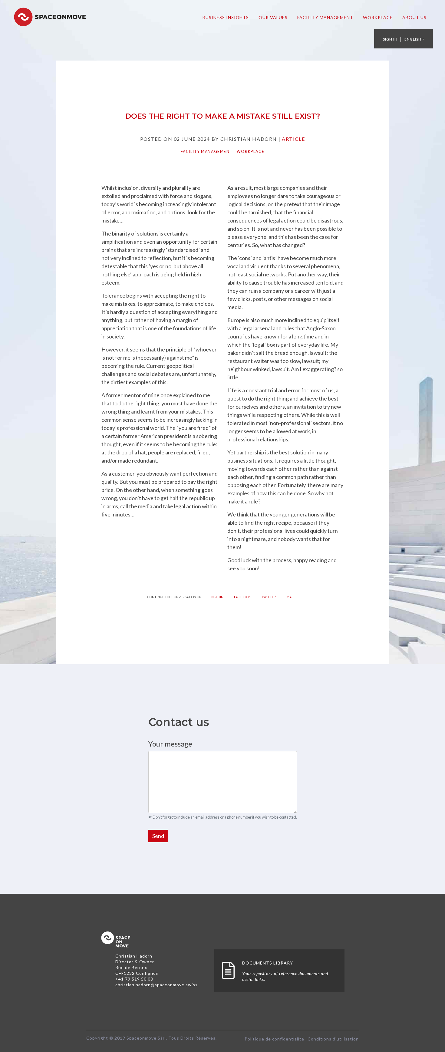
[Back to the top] (116, 941)
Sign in (390, 39)
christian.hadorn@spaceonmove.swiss (156, 984)
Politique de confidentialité (274, 1038)
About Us (414, 17)
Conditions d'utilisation (333, 1038)
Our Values (273, 17)
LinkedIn (216, 597)
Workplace (378, 17)
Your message (170, 743)
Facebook (242, 597)
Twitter (268, 597)
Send (158, 836)
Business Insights (226, 17)
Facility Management (325, 17)
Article (293, 139)
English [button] (412, 39)
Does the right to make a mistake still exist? (222, 116)
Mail (290, 597)
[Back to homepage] (50, 15)
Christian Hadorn (133, 955)
